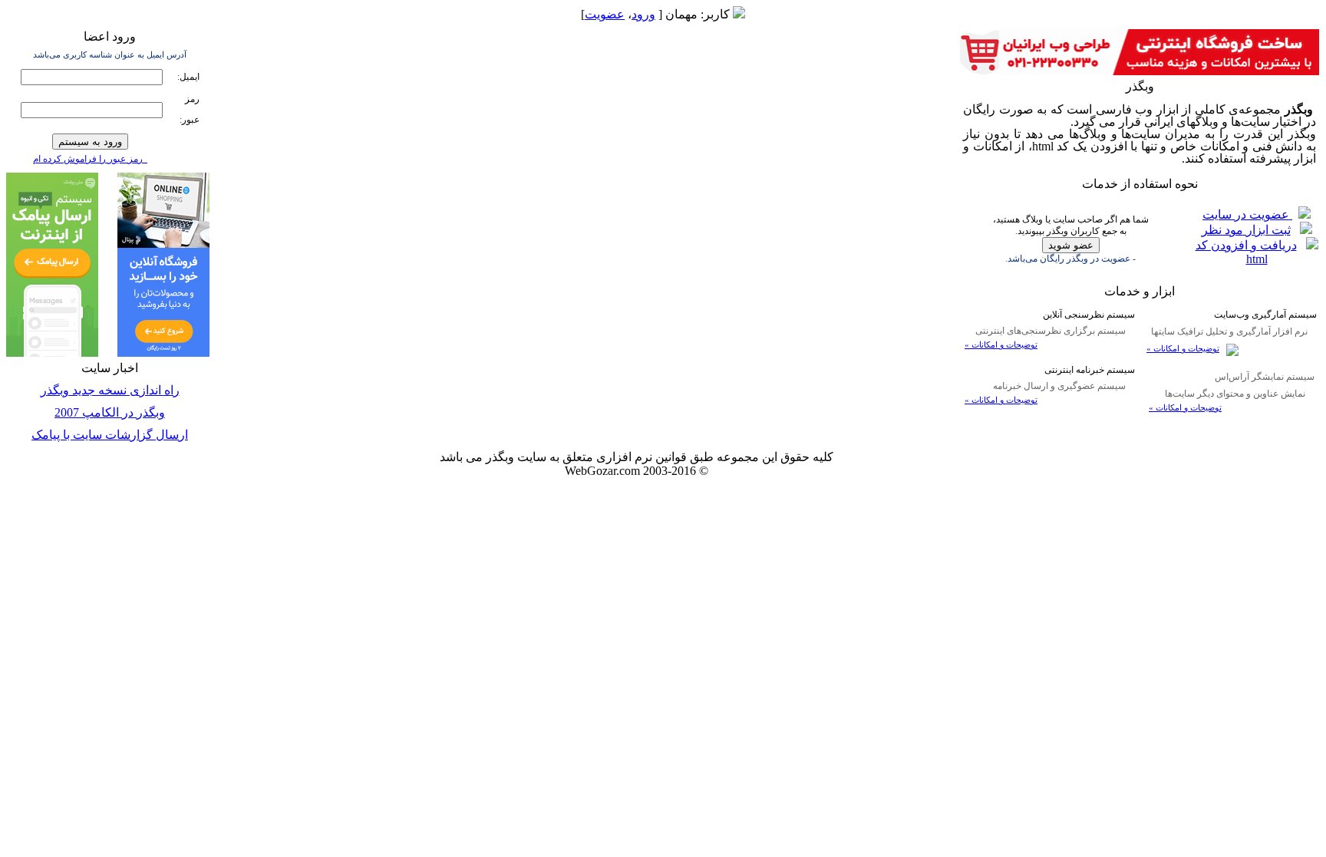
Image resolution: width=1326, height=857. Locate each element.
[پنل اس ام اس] (52, 352)
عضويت (605, 14)
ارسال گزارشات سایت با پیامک (109, 434)
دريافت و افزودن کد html (1246, 252)
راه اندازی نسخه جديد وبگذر (110, 390)
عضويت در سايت (1247, 214)
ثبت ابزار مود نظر (1246, 229)
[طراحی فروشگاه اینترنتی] (1139, 70)
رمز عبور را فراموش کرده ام (90, 158)
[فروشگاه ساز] (163, 352)
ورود (643, 14)
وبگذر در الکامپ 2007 (109, 412)
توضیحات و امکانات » (1182, 348)
